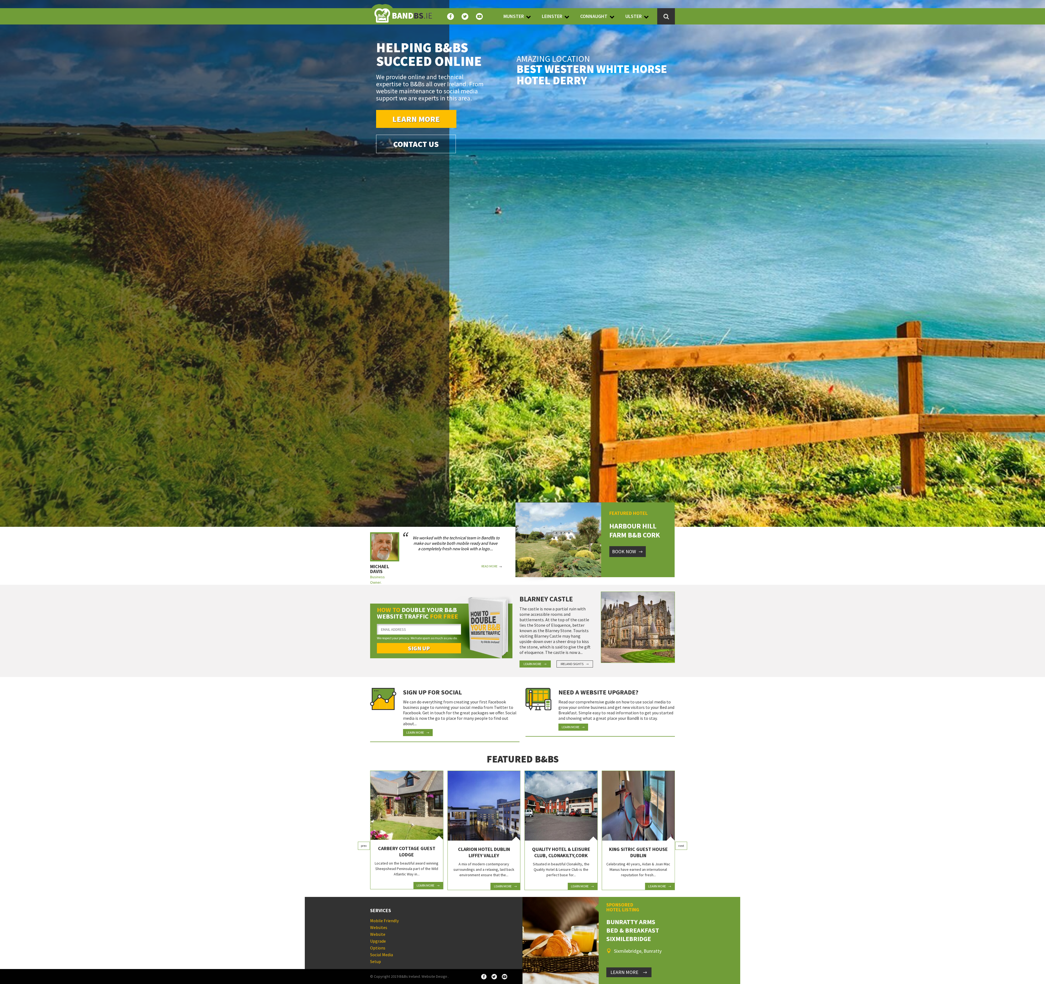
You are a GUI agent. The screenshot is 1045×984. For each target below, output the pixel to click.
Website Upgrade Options (378, 941)
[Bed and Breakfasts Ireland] (403, 12)
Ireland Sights (572, 664)
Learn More (416, 119)
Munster (513, 16)
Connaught (593, 16)
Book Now (624, 551)
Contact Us (416, 144)
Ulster (633, 16)
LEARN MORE (624, 972)
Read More (489, 566)
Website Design (434, 976)
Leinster (552, 16)
